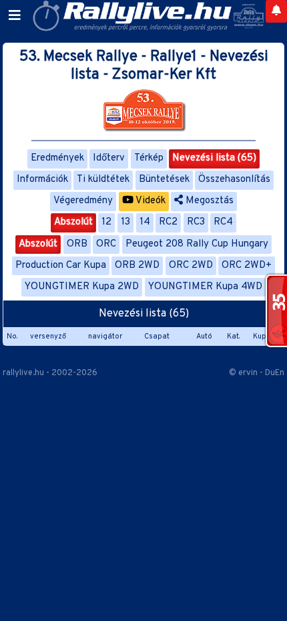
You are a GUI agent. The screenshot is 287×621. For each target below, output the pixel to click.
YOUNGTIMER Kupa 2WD (82, 287)
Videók (149, 201)
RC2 (168, 222)
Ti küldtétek (103, 179)
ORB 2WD (137, 265)
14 (144, 222)
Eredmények (57, 158)
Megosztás (208, 201)
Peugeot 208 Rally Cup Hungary (196, 244)
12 (106, 222)
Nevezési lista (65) (214, 158)
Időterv (109, 158)
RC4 (223, 222)
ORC (106, 244)
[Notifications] (276, 11)
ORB (77, 244)
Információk (42, 179)
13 (125, 222)
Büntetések (164, 179)
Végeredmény (83, 201)
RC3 (196, 222)
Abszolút (73, 222)
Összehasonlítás (234, 179)
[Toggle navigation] (14, 16)
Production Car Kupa (60, 265)
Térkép (149, 158)
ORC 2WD (191, 265)
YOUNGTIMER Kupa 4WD (205, 287)
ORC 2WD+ (247, 265)
